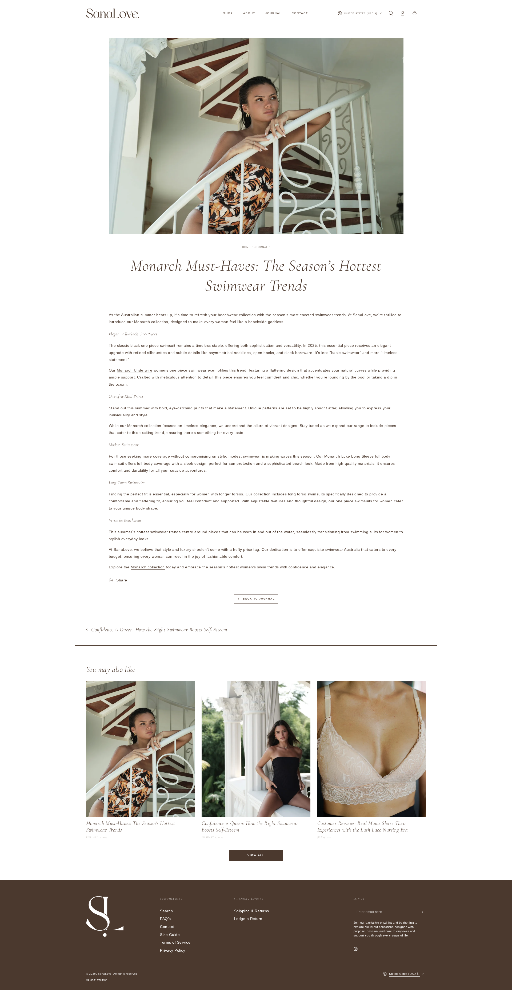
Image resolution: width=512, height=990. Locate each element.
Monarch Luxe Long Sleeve (349, 456)
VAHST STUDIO (96, 980)
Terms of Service (175, 942)
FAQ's (165, 919)
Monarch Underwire (135, 370)
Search (166, 911)
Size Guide (170, 935)
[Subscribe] (423, 912)
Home (246, 247)
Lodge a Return (248, 919)
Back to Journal (259, 598)
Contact (167, 927)
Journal (261, 247)
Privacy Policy (172, 950)
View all (256, 855)
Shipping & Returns (251, 911)
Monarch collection (144, 426)
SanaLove (123, 550)
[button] (391, 13)
